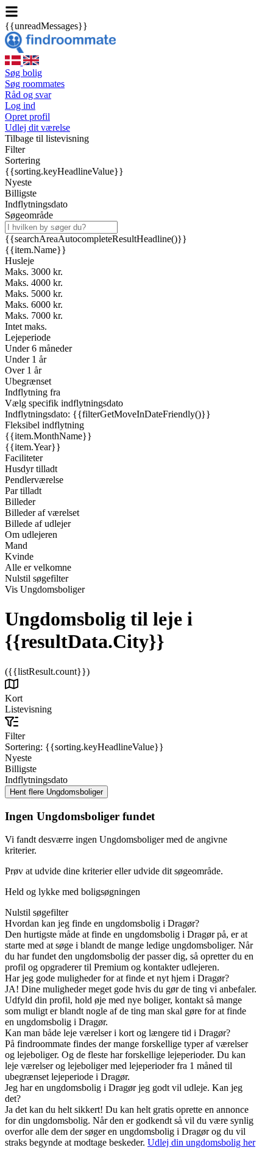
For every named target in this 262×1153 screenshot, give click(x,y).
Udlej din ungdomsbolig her (201, 1142)
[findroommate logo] (60, 49)
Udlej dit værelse (37, 127)
